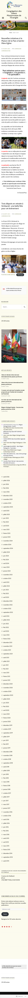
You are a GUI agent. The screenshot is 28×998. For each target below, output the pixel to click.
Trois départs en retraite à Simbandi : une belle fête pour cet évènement (12, 206)
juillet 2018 (6, 770)
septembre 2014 (8, 857)
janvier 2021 (6, 680)
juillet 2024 (6, 552)
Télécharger (20, 274)
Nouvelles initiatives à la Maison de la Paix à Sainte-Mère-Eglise (12, 40)
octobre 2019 (7, 729)
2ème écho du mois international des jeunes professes (12, 383)
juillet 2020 (6, 699)
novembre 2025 (7, 499)
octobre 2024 (7, 544)
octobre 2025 (7, 503)
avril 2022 (6, 631)
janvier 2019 (6, 748)
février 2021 (6, 676)
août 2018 (6, 767)
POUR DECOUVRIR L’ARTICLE (8, 274)
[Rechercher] (24, 306)
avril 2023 (6, 597)
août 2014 (6, 861)
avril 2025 (6, 526)
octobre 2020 (7, 691)
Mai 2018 (6, 778)
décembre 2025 (7, 495)
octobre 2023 (7, 578)
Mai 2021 (5, 669)
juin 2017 (5, 800)
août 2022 (6, 616)
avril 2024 (6, 563)
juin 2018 (6, 774)
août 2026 (6, 477)
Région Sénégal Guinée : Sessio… (13, 425)
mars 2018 (6, 782)
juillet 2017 (6, 797)
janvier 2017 (6, 808)
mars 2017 (6, 804)
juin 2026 (6, 484)
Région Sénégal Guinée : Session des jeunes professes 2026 (12, 408)
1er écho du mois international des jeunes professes (11, 400)
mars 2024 (6, 567)
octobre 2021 (7, 650)
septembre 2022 (8, 612)
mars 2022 (6, 635)
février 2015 (6, 849)
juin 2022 (6, 623)
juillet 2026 (6, 480)
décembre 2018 (7, 751)
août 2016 (6, 819)
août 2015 (6, 838)
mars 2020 (6, 714)
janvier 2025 (6, 537)
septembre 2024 (8, 548)
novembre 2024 (8, 541)
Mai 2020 (6, 706)
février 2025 (6, 533)
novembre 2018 (7, 755)
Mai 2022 (6, 627)
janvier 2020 (7, 721)
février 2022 (6, 639)
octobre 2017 (7, 793)
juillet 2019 (6, 736)
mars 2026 (6, 492)
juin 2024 (6, 556)
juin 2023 (6, 589)
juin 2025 (6, 518)
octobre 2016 (7, 815)
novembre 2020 (8, 687)
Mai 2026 (6, 488)
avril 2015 (6, 842)
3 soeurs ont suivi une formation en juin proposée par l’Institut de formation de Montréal (12, 392)
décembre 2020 (8, 684)
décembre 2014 (7, 853)
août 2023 (6, 582)
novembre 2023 (7, 574)
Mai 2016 (6, 831)
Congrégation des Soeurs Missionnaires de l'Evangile (14, 14)
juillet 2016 (6, 823)
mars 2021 (6, 672)
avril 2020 (6, 710)
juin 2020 (6, 702)
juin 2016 (6, 827)
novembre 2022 (7, 605)
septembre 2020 (8, 695)
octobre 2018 (7, 759)
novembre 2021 (7, 646)
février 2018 (6, 785)
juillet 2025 (6, 514)
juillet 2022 (6, 620)
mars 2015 (6, 846)
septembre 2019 (8, 733)
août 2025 (6, 510)
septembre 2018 (8, 763)
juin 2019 (6, 740)
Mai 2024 (6, 559)
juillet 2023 (6, 586)
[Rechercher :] (14, 306)
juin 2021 (5, 665)
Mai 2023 (6, 593)
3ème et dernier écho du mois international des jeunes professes (11, 375)
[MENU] (3, 18)
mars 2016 (6, 834)
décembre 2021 (7, 642)
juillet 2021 (6, 661)
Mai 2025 (6, 522)
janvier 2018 (6, 789)
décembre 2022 (7, 601)
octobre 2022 (7, 608)
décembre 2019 (7, 725)
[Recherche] (24, 18)
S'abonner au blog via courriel (13, 896)
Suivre (5, 914)
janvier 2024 (6, 571)
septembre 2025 (8, 507)
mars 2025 (6, 529)
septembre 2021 (8, 654)
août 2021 (6, 657)
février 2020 (6, 718)
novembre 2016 (7, 812)
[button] (7, 107)
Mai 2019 (6, 744)
